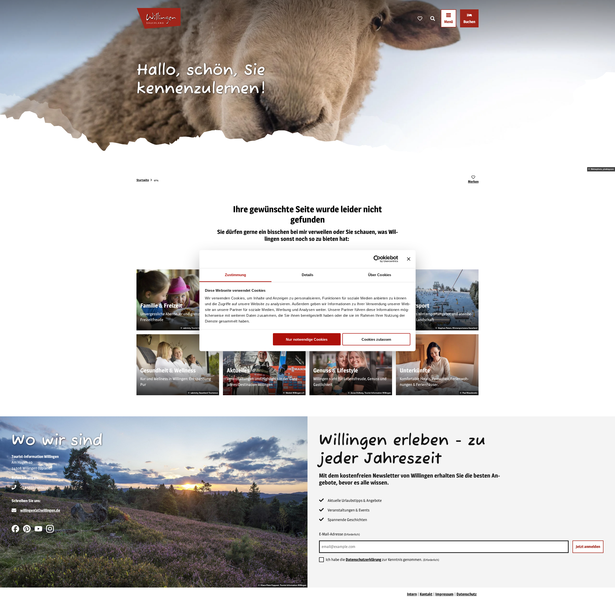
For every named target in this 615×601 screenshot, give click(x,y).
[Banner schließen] (408, 259)
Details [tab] (308, 275)
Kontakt (426, 594)
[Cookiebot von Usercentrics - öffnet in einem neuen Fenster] (377, 259)
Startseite (142, 180)
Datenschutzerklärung (363, 559)
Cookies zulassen (376, 339)
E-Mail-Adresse (339, 534)
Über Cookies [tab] (379, 275)
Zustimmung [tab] (235, 275)
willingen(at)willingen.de (40, 510)
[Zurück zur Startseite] (158, 18)
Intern (412, 594)
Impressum (444, 594)
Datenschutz (466, 594)
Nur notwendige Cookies (306, 339)
